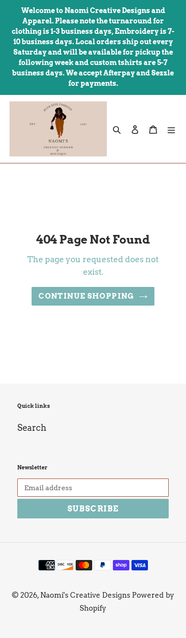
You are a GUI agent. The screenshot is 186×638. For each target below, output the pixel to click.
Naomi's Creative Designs (85, 595)
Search (31, 428)
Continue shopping (86, 296)
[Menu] (171, 129)
